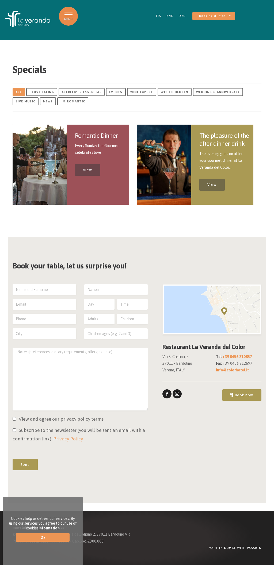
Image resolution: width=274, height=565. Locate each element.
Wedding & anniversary (218, 92)
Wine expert (141, 92)
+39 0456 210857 (237, 357)
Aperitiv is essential (81, 92)
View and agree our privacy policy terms (61, 419)
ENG (169, 15)
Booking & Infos (212, 15)
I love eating (41, 92)
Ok (42, 537)
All (19, 92)
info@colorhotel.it (232, 370)
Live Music (25, 101)
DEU (182, 15)
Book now (243, 395)
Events (116, 92)
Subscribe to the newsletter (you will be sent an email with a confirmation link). (79, 434)
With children (174, 92)
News (48, 101)
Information (49, 528)
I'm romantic (72, 101)
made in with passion (235, 547)
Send (25, 465)
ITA (158, 15)
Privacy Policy (68, 438)
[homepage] (27, 19)
